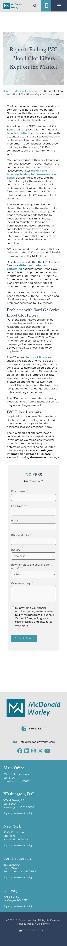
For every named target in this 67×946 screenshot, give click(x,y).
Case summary (20, 583)
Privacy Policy (25, 923)
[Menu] (59, 6)
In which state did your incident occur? (31, 566)
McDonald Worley (25, 920)
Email (15, 520)
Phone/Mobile (20, 535)
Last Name (18, 506)
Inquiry (15, 549)
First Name (18, 491)
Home (8, 91)
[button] (19, 750)
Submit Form (24, 638)
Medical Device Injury (28, 91)
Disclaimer (43, 923)
